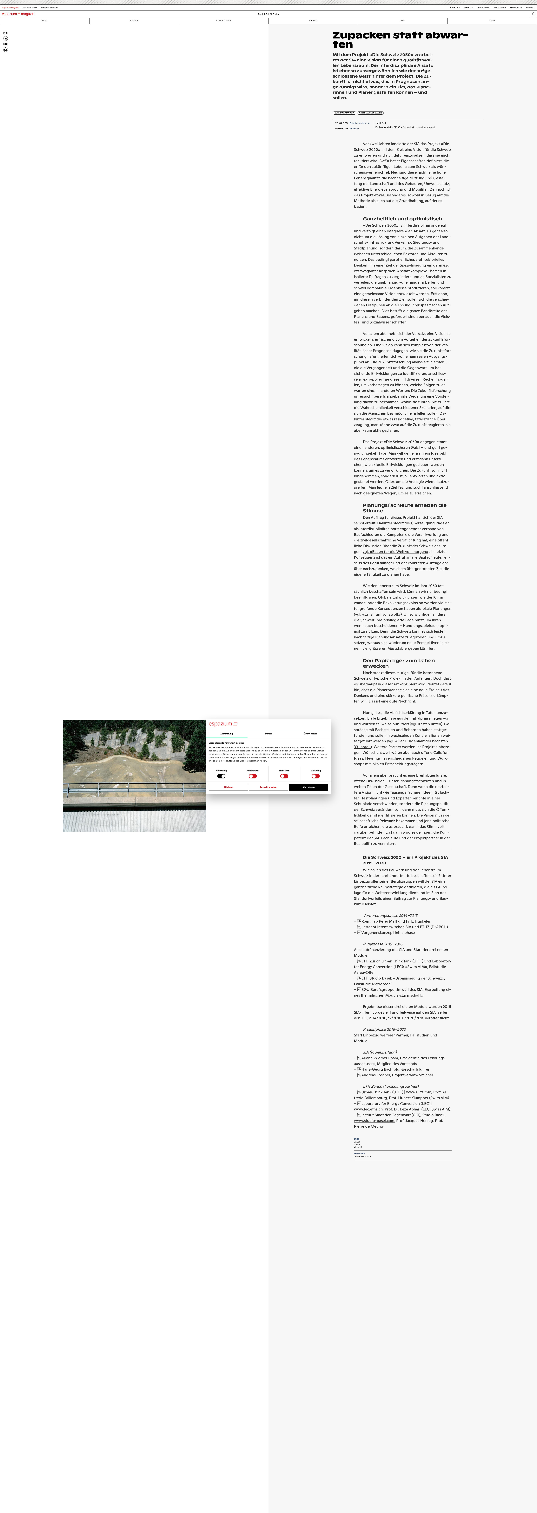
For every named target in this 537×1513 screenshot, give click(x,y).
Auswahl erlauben (268, 787)
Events (313, 20)
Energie (357, 1144)
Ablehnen (228, 787)
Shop (492, 20)
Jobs (402, 20)
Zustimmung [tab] (226, 733)
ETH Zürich (358, 1147)
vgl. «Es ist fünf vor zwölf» (378, 614)
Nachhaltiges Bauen (370, 113)
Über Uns (455, 7)
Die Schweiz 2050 (361, 1156)
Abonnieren (516, 7)
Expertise (469, 7)
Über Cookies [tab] (310, 733)
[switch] (253, 776)
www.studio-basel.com (374, 1120)
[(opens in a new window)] (5, 49)
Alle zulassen (308, 787)
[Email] (5, 44)
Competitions (223, 20)
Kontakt (530, 7)
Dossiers (134, 20)
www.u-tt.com (418, 1092)
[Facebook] (5, 33)
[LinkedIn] (5, 38)
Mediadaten (500, 7)
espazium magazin (345, 113)
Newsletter (483, 7)
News (45, 20)
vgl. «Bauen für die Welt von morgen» (395, 551)
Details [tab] (268, 733)
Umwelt (357, 1142)
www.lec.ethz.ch (368, 1109)
